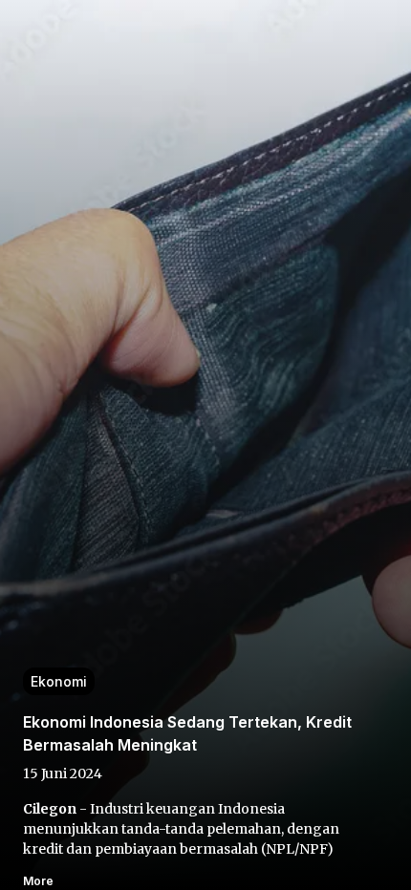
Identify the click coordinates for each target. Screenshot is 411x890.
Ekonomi (59, 681)
